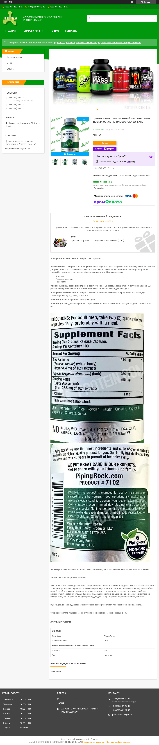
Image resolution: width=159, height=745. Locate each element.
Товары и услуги (32, 31)
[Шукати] (153, 18)
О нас (55, 31)
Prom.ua (94, 739)
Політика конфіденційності (118, 742)
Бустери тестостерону (40, 42)
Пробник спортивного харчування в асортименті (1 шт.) (97, 240)
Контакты (71, 31)
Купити (105, 143)
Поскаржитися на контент (93, 742)
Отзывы (10, 69)
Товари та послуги (17, 42)
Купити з (99, 149)
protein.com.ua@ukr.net (19, 148)
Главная (10, 31)
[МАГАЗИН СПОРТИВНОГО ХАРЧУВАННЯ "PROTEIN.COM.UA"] (10, 18)
